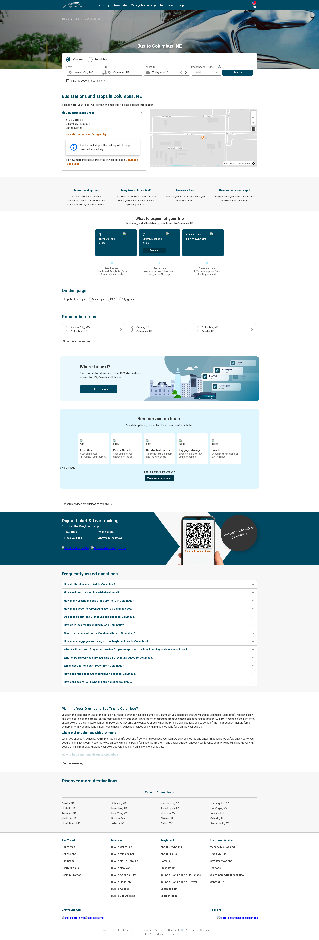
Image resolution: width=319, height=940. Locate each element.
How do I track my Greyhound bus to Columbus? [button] (94, 625)
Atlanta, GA (117, 823)
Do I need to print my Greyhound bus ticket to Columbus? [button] (99, 616)
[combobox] (88, 73)
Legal (121, 930)
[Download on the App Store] (94, 918)
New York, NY (119, 813)
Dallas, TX (167, 823)
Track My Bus (218, 854)
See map (154, 250)
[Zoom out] (253, 117)
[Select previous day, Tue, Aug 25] (181, 73)
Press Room (167, 868)
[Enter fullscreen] (253, 129)
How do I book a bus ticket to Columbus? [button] (89, 584)
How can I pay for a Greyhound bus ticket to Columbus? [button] (98, 682)
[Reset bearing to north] (253, 122)
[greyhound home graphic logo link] (74, 5)
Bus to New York (121, 868)
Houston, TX (168, 813)
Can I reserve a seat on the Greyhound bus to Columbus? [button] (99, 633)
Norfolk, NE (68, 808)
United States (92, 19)
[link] (159, 378)
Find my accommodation (85, 80)
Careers (165, 861)
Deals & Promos (71, 875)
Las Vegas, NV (218, 808)
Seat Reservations (221, 861)
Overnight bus (70, 868)
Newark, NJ (217, 813)
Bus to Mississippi (122, 854)
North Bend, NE (71, 823)
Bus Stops (68, 861)
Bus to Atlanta (120, 888)
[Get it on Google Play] (73, 918)
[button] (104, 113)
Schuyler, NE (118, 803)
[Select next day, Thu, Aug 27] (186, 73)
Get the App (69, 854)
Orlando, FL (216, 818)
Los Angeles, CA (219, 803)
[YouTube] (214, 917)
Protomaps (229, 163)
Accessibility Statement (167, 930)
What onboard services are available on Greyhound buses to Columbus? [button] (108, 657)
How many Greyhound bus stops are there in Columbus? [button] (99, 600)
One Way (78, 59)
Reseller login (168, 895)
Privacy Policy (133, 930)
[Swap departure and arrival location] (104, 72)
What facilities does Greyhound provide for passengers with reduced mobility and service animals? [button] (125, 649)
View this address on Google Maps (87, 134)
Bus (77, 19)
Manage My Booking (222, 847)
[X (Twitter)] (216, 917)
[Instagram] (213, 917)
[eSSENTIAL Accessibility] (238, 917)
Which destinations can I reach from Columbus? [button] (94, 665)
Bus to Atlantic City (123, 875)
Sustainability (168, 888)
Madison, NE (69, 818)
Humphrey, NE (119, 808)
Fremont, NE (69, 813)
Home (65, 19)
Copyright (148, 930)
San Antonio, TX (219, 823)
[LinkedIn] (215, 917)
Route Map (68, 847)
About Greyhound (171, 847)
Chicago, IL (167, 818)
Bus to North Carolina (124, 861)
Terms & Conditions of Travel (178, 882)
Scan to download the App (198, 551)
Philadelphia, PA (170, 808)
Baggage (215, 868)
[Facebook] (212, 917)
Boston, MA (118, 818)
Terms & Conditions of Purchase (180, 875)
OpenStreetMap (244, 163)
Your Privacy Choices (197, 930)
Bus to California (121, 847)
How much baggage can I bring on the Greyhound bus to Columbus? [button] (106, 641)
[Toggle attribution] (254, 163)
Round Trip (101, 59)
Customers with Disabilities (227, 875)
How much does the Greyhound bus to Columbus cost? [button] (98, 608)
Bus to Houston (121, 882)
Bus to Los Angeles (123, 895)
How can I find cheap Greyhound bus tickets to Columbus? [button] (100, 673)
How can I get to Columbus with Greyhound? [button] (91, 592)
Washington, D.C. (170, 803)
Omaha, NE (68, 803)
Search (237, 72)
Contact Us (217, 882)
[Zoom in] (253, 113)
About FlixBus (169, 854)
